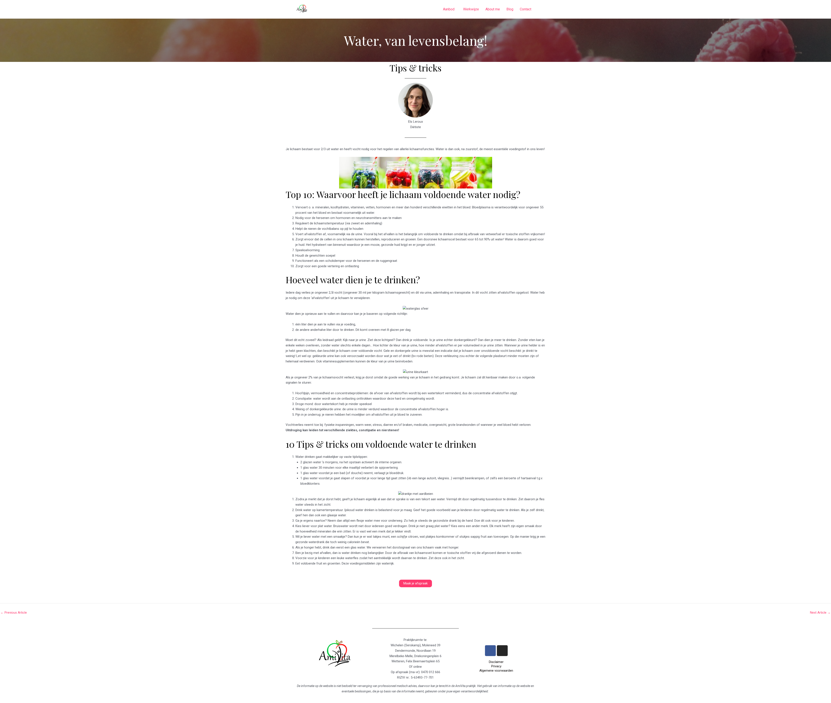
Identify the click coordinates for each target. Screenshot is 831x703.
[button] (450, 9)
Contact (525, 9)
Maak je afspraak (415, 583)
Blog (509, 9)
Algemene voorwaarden (496, 670)
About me (492, 9)
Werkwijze (471, 9)
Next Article (820, 612)
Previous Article (13, 612)
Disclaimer (496, 662)
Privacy (496, 666)
